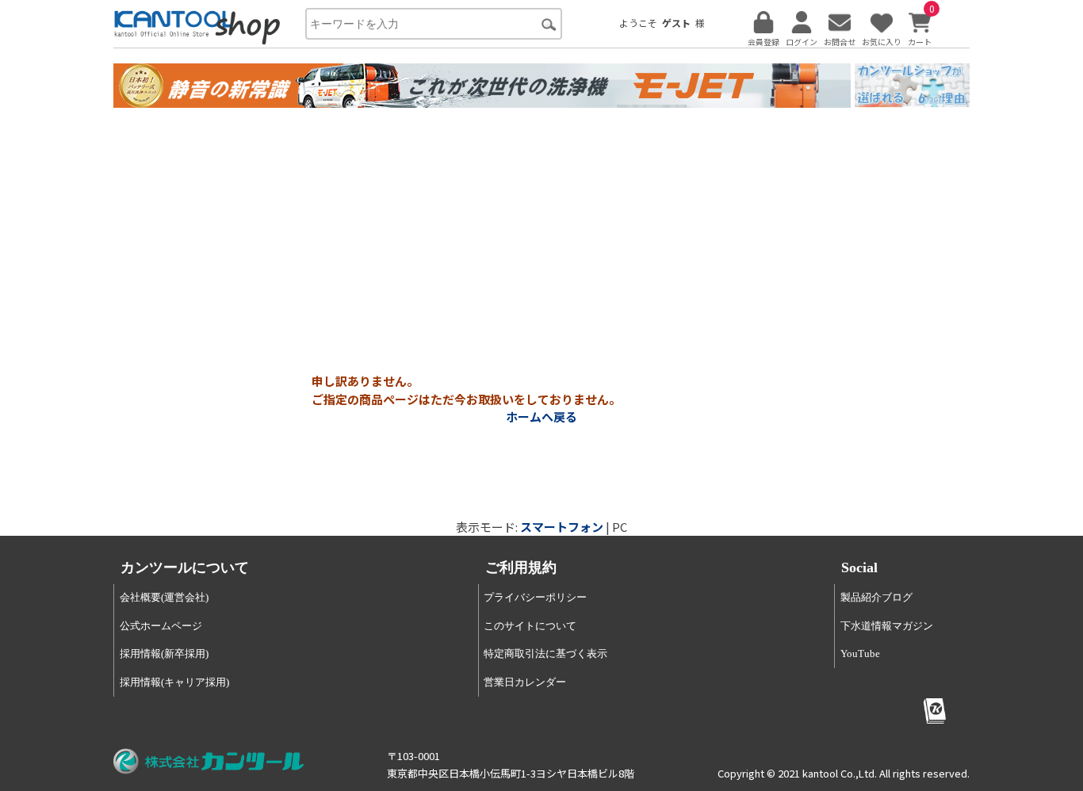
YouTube (860, 653)
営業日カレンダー (525, 682)
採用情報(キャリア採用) (174, 682)
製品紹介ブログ (876, 597)
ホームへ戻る (541, 416)
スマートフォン (561, 526)
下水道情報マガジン (886, 626)
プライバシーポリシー (535, 597)
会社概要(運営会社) (164, 597)
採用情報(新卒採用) (164, 653)
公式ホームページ (161, 626)
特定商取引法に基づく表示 (545, 653)
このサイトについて (530, 626)
